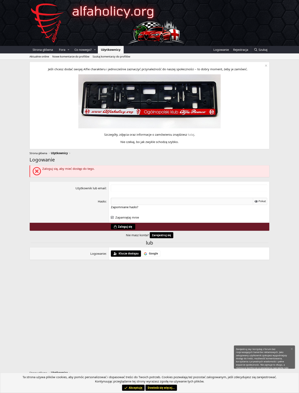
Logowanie (98, 253)
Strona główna (43, 50)
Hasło (102, 201)
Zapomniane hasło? (124, 207)
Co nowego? (83, 50)
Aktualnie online (39, 56)
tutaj (191, 134)
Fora (62, 50)
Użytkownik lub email (90, 188)
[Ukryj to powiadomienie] (265, 66)
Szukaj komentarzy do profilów (111, 56)
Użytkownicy (111, 50)
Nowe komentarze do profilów (70, 56)
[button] (68, 49)
